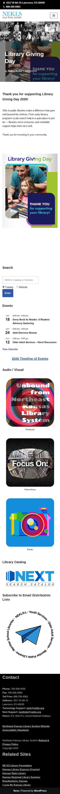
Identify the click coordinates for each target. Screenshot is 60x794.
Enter (8, 293)
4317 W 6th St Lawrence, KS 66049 (25, 2)
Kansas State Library (14, 773)
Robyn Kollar (15, 71)
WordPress (40, 790)
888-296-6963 (13, 6)
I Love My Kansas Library (16, 785)
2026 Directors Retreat (25, 332)
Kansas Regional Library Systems (21, 777)
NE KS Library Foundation (17, 765)
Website (22, 287)
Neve (16, 790)
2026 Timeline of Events (30, 358)
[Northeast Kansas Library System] (12, 15)
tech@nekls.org (35, 708)
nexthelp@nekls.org (30, 712)
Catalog (8, 287)
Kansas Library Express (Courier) (21, 769)
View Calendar (10, 349)
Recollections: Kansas (14, 781)
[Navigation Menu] (54, 15)
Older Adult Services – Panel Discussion (35, 342)
